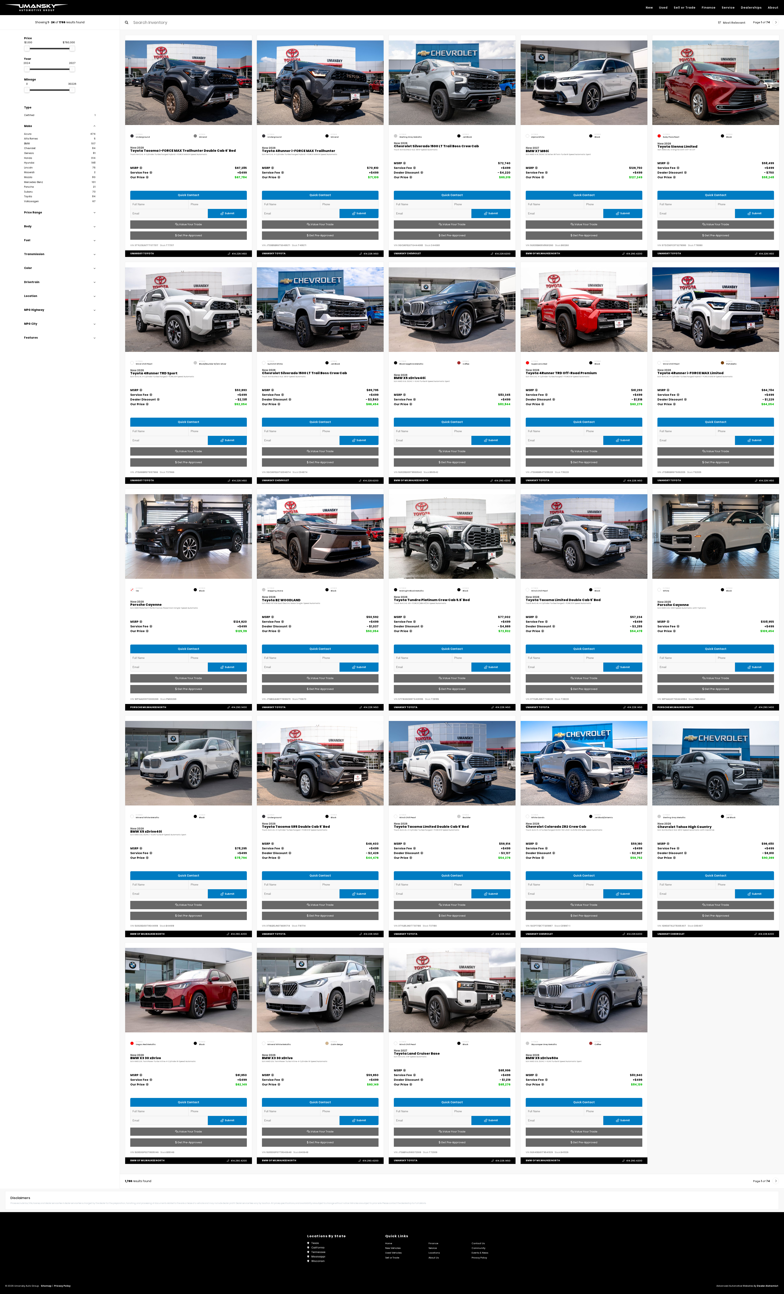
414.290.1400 (239, 707)
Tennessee (318, 1252)
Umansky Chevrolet (407, 253)
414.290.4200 (634, 253)
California (317, 1247)
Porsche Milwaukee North (148, 707)
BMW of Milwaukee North (543, 253)
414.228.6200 (502, 253)
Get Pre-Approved (189, 235)
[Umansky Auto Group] (37, 7)
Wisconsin (318, 1261)
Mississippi (318, 1256)
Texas (315, 1243)
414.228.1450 (239, 253)
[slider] (27, 48)
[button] (248, 81)
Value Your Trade (190, 224)
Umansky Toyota (142, 253)
